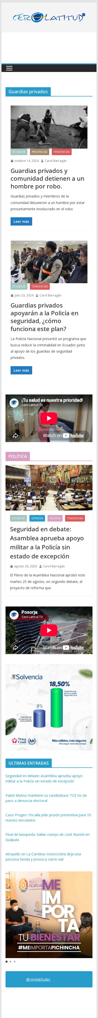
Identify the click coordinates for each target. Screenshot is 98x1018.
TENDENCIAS (62, 152)
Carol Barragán (56, 161)
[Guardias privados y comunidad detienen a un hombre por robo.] (49, 127)
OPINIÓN (37, 518)
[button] (7, 962)
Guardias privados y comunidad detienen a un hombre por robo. (47, 178)
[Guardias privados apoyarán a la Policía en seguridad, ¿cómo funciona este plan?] (49, 262)
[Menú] (9, 68)
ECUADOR (19, 152)
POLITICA (55, 518)
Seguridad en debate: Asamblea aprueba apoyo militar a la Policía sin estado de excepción (47, 542)
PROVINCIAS (39, 152)
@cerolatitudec (38, 979)
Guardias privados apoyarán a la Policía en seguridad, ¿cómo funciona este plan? (44, 317)
